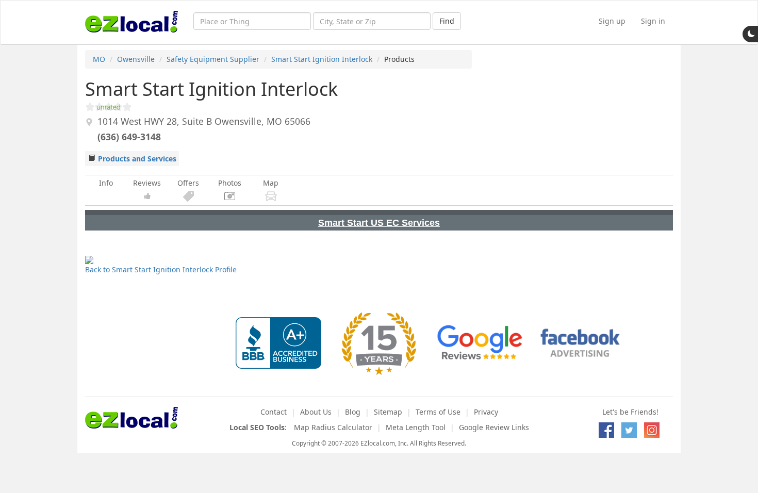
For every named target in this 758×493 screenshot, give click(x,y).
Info (106, 183)
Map (270, 183)
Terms (438, 412)
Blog (352, 412)
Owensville (136, 59)
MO (99, 59)
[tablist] (379, 220)
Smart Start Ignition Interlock (321, 59)
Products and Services (137, 158)
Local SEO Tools (257, 427)
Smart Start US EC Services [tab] (379, 223)
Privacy (486, 412)
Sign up (612, 21)
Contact (273, 412)
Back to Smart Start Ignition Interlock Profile (161, 269)
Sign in (653, 21)
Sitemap (388, 412)
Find (446, 21)
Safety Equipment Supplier (213, 59)
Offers (188, 183)
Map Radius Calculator (333, 427)
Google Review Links (494, 427)
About (316, 412)
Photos (229, 183)
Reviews (147, 183)
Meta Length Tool (416, 427)
